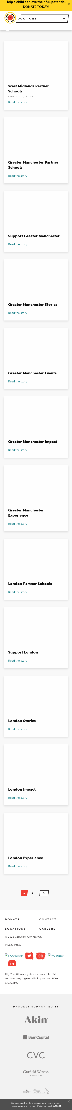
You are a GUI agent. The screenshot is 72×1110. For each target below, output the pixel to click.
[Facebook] (14, 956)
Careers (47, 929)
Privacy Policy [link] (36, 1105)
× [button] (68, 1101)
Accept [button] (57, 1105)
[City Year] (10, 17)
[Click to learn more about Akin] (36, 1022)
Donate (12, 919)
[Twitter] (29, 956)
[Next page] (44, 893)
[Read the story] (36, 75)
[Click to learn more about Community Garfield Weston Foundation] (36, 1076)
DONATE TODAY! (36, 7)
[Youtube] (56, 956)
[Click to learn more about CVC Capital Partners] (36, 1058)
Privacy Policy (13, 944)
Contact (48, 919)
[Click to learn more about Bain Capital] (36, 1040)
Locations (15, 929)
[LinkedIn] (12, 963)
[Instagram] (41, 956)
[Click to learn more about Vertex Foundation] (36, 1094)
